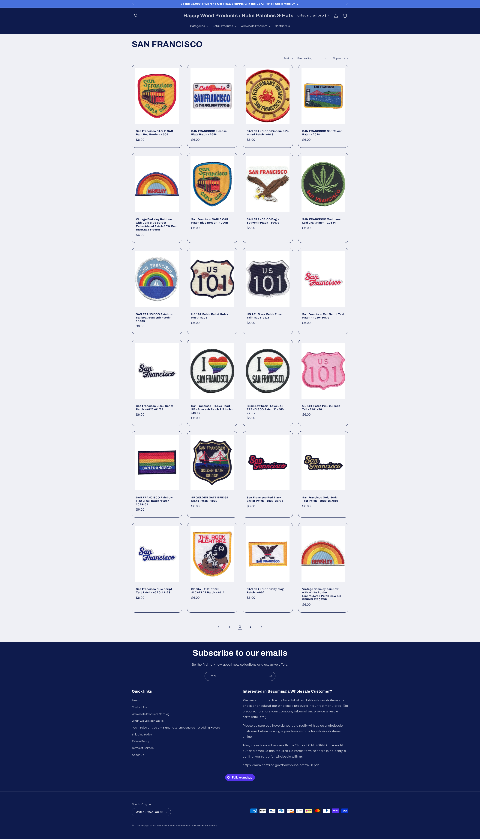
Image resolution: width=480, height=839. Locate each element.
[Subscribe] (271, 676)
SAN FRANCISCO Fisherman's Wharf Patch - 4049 (268, 132)
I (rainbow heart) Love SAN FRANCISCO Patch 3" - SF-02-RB (265, 409)
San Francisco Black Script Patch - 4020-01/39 (154, 407)
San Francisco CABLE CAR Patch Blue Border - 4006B (209, 221)
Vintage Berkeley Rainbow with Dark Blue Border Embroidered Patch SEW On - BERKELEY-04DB (156, 224)
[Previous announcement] (133, 3)
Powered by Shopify (205, 826)
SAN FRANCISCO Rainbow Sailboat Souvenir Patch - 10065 (154, 318)
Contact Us (139, 707)
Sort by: (288, 58)
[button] (136, 15)
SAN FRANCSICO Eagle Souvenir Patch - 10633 (263, 221)
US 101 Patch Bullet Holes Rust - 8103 (209, 316)
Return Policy (140, 741)
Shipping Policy (142, 734)
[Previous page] (218, 627)
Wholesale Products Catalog (151, 714)
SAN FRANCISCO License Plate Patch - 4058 (209, 132)
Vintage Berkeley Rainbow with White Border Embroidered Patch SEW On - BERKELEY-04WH (322, 594)
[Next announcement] (347, 3)
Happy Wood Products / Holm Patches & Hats (167, 826)
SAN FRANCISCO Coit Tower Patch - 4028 (322, 132)
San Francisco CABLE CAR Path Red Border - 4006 (154, 132)
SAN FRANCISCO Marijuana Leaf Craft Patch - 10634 (321, 221)
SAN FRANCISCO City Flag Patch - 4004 (265, 591)
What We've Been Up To (148, 721)
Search (136, 700)
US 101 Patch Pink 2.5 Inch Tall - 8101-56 (321, 407)
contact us (262, 700)
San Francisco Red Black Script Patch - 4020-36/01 (265, 499)
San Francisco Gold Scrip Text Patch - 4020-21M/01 (320, 499)
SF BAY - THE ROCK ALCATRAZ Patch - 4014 (208, 591)
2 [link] (240, 626)
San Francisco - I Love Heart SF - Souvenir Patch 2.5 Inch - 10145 (212, 409)
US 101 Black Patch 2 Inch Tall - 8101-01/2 (265, 316)
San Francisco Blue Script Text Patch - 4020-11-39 (154, 591)
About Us (138, 755)
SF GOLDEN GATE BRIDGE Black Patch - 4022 (210, 499)
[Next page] (261, 627)
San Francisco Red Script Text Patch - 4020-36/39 (323, 316)
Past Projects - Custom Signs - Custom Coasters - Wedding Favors (176, 727)
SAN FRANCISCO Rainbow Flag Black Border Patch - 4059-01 (154, 501)
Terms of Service (143, 748)
